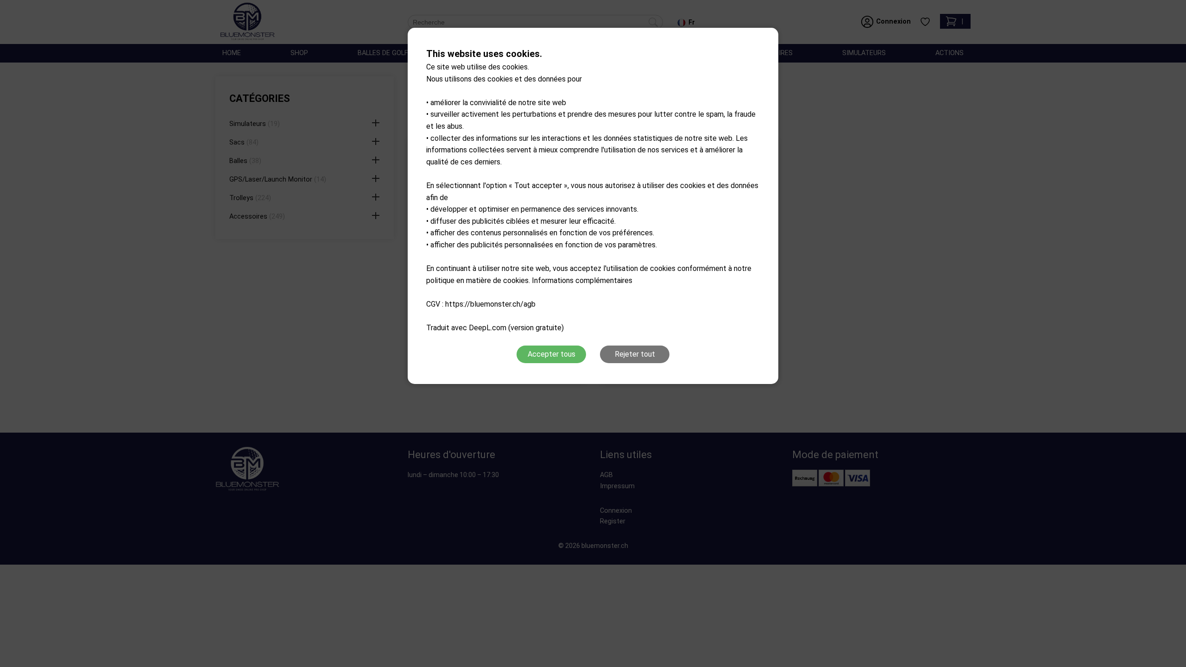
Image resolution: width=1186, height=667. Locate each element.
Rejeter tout (635, 354)
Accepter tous (551, 354)
